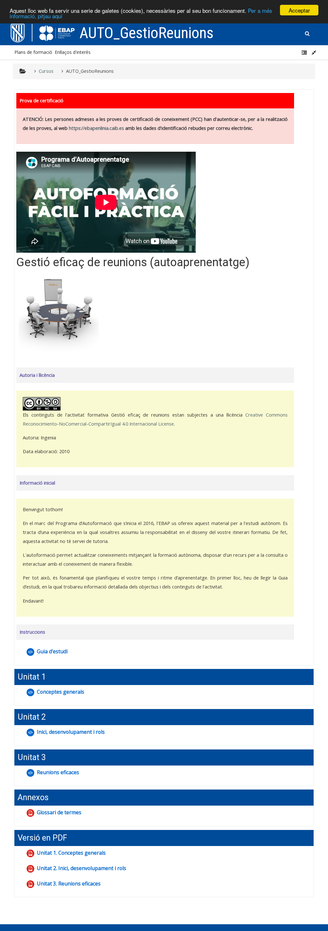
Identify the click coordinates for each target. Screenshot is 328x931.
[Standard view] (315, 52)
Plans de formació (33, 52)
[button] (307, 32)
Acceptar (299, 10)
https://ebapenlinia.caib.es (96, 128)
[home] (43, 33)
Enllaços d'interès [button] (73, 52)
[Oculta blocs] (305, 52)
